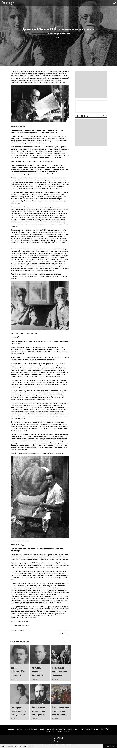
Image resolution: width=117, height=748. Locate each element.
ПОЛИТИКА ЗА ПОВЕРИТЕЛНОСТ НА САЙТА (95, 729)
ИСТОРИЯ (58, 37)
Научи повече (27, 746)
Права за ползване (31, 729)
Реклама (11, 729)
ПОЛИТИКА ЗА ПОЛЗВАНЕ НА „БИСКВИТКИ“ (58, 731)
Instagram (68, 633)
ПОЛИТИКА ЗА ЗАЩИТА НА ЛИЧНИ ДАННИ (65, 729)
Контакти (19, 729)
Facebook (59, 633)
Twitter (62, 633)
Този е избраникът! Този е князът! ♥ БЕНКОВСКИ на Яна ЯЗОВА (19, 675)
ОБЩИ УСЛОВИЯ (45, 729)
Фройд (13, 147)
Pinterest (59, 741)
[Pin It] (65, 633)
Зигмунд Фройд (45, 139)
